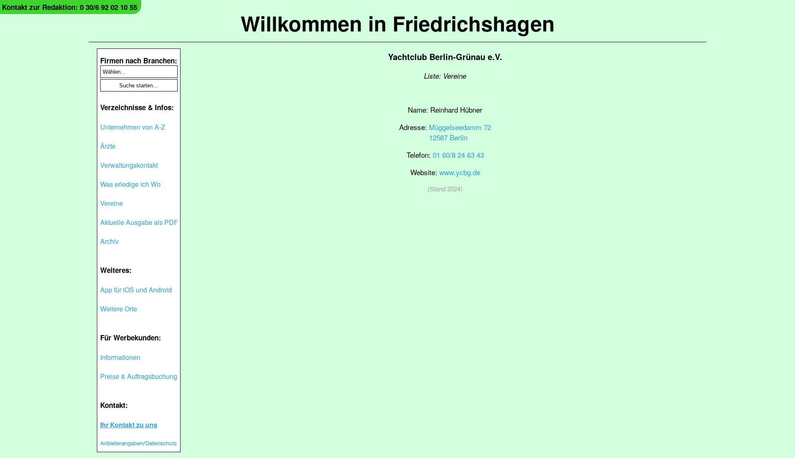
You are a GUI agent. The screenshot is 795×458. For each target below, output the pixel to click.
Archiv (109, 241)
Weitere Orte (118, 308)
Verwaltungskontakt (129, 165)
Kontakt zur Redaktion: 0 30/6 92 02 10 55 (69, 7)
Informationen (120, 357)
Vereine (111, 203)
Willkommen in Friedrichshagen (398, 23)
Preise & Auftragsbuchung (138, 376)
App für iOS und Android (136, 289)
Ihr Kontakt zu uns (128, 424)
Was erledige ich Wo (130, 184)
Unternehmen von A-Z (132, 127)
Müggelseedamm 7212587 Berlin (460, 132)
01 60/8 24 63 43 (458, 154)
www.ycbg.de (459, 172)
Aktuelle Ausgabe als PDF (139, 222)
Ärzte (108, 146)
